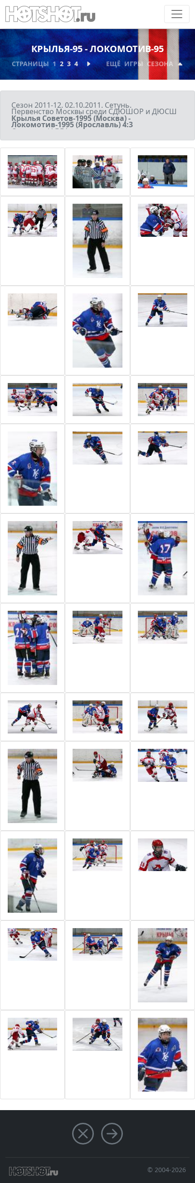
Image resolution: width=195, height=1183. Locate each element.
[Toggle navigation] (177, 14)
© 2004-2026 (166, 1169)
